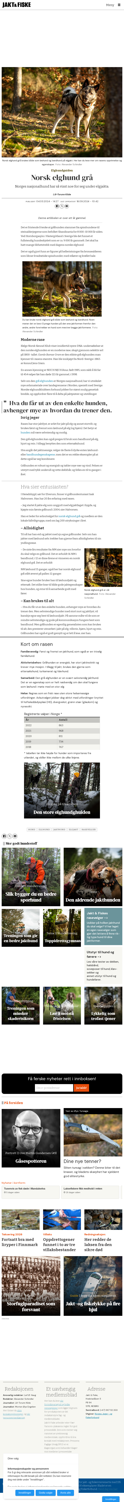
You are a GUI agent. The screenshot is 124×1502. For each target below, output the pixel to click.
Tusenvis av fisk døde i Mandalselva (24, 1188)
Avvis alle (65, 1492)
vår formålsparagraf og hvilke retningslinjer (57, 1404)
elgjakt (73, 829)
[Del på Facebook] (57, 206)
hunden (25, 432)
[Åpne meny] (119, 5)
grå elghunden (44, 381)
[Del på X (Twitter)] (62, 206)
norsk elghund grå (69, 516)
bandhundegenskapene (40, 454)
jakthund (59, 829)
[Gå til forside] (16, 5)
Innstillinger (110, 1499)
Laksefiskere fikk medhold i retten (83, 1188)
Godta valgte (45, 1492)
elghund (44, 829)
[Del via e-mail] (66, 206)
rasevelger (89, 829)
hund (31, 829)
